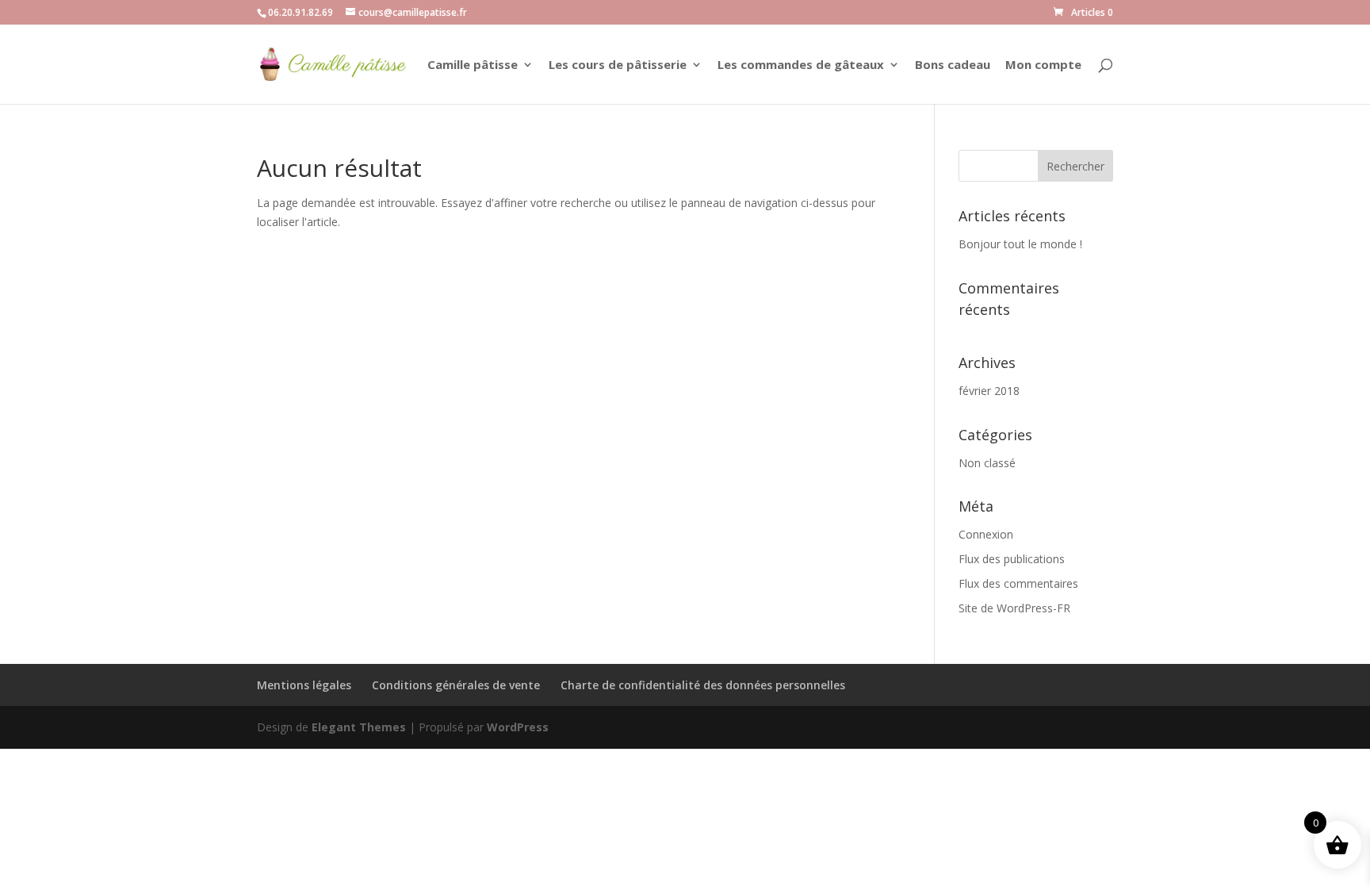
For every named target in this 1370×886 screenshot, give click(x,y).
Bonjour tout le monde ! (1020, 243)
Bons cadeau (952, 65)
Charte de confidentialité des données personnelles (703, 684)
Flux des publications (1012, 558)
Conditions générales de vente (456, 684)
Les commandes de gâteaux (801, 65)
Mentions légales (304, 684)
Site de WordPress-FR (1014, 608)
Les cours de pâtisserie (618, 65)
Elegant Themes (359, 726)
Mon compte (1043, 65)
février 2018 (989, 390)
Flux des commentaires (1018, 583)
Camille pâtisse (472, 65)
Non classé (987, 462)
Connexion (986, 534)
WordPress (518, 726)
